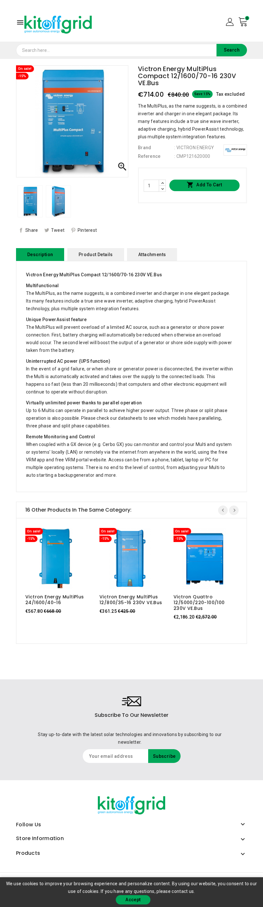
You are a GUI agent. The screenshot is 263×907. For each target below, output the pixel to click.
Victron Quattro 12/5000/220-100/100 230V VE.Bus (199, 602)
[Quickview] (62, 558)
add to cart (49, 558)
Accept (132, 899)
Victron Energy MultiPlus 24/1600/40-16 (54, 599)
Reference (149, 156)
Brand (144, 147)
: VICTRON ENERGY (194, 147)
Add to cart (204, 184)
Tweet (58, 230)
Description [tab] (40, 254)
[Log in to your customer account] (230, 21)
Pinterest (87, 230)
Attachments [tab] (152, 254)
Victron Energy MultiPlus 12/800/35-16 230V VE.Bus (130, 599)
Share (31, 230)
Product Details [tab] (96, 254)
